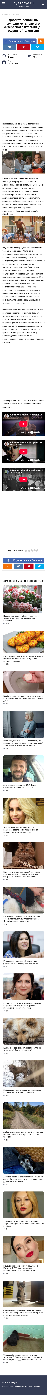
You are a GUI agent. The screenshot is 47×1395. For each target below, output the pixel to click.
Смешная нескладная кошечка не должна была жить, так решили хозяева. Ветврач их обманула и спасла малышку (23, 1312)
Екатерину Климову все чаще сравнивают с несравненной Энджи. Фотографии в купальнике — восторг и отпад (23, 1005)
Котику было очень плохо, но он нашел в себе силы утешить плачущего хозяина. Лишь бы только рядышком (21, 918)
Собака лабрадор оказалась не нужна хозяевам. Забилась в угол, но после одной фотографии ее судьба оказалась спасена (22, 1357)
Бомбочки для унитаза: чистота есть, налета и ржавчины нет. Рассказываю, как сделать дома (23, 698)
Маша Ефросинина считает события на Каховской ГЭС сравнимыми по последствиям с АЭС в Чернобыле (20, 1268)
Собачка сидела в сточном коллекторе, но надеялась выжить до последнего (22, 1091)
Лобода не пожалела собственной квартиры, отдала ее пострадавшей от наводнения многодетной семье (20, 829)
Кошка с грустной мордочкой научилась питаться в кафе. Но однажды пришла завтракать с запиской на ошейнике (21, 874)
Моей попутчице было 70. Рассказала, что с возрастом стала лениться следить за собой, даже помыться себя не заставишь (23, 743)
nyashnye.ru (23, 3)
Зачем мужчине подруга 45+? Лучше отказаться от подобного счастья (20, 786)
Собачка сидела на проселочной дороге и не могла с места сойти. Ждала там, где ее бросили (23, 1134)
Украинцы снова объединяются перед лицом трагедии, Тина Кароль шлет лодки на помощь (23, 1223)
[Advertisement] (23, 96)
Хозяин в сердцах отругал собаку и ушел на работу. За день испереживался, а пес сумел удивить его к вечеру (23, 1179)
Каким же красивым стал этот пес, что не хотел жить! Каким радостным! (22, 1049)
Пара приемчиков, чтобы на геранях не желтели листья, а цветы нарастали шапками (21, 618)
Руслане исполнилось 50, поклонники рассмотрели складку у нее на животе (20, 962)
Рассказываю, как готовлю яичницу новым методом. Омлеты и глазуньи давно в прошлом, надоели (23, 658)
